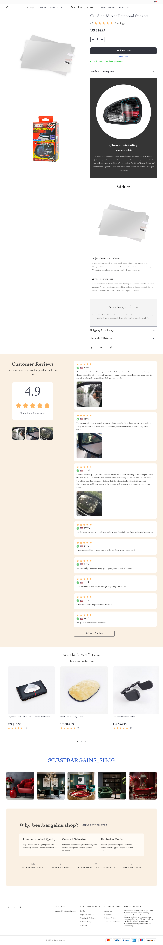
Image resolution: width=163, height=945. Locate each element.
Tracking (83, 925)
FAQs (82, 911)
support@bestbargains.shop (66, 911)
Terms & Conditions (112, 922)
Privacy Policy (110, 918)
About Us (108, 911)
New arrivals (108, 8)
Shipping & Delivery (88, 918)
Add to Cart (123, 51)
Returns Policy (85, 922)
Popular (41, 8)
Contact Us (108, 915)
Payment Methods (87, 915)
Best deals (56, 8)
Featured (124, 8)
